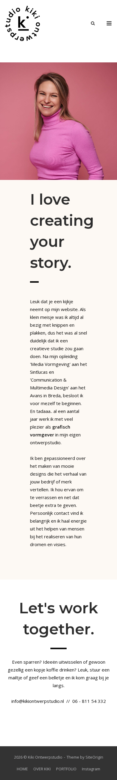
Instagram (91, 769)
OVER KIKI (42, 769)
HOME (22, 769)
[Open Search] (92, 24)
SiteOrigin (94, 757)
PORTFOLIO (66, 769)
